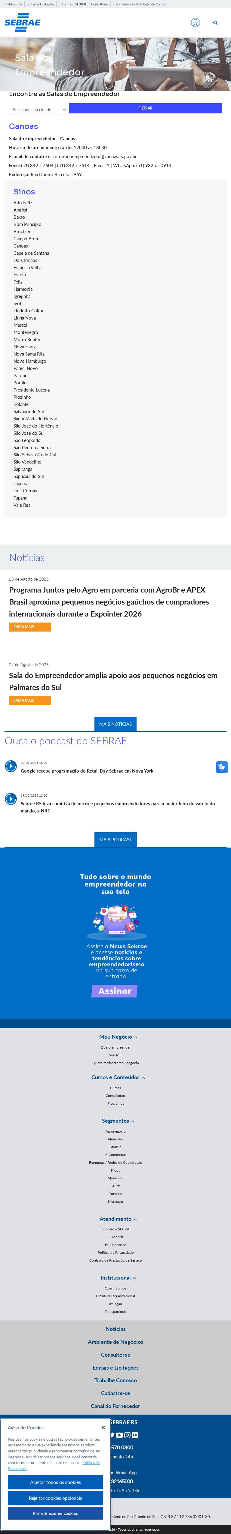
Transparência (116, 1311)
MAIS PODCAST (115, 839)
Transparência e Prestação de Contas (139, 4)
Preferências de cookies (55, 1513)
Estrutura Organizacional (115, 1296)
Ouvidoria (116, 1237)
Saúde (116, 1186)
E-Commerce (115, 1154)
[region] (55, 1474)
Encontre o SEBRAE (73, 4)
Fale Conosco (115, 1244)
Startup (116, 1147)
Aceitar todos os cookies (55, 1482)
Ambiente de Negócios (115, 1341)
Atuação (115, 1303)
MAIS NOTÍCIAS (115, 724)
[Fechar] (103, 1427)
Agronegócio (116, 1131)
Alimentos (116, 1139)
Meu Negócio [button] (115, 1036)
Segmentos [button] (115, 1120)
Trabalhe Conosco (115, 1380)
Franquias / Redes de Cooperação (115, 1162)
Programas (115, 1103)
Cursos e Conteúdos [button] (115, 1077)
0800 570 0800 (115, 1447)
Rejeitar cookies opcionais (55, 1498)
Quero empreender (115, 1047)
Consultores (100, 4)
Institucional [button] (116, 1277)
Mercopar (115, 1201)
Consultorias (115, 1095)
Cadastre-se (115, 1393)
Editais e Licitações (40, 4)
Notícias (116, 1328)
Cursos (115, 1087)
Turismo (115, 1193)
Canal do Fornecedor (115, 1406)
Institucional (14, 4)
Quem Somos (115, 1288)
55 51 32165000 (115, 1481)
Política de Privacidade (116, 1252)
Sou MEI (115, 1055)
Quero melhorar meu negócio (115, 1063)
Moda (115, 1170)
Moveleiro (116, 1178)
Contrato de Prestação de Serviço (115, 1260)
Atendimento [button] (115, 1218)
